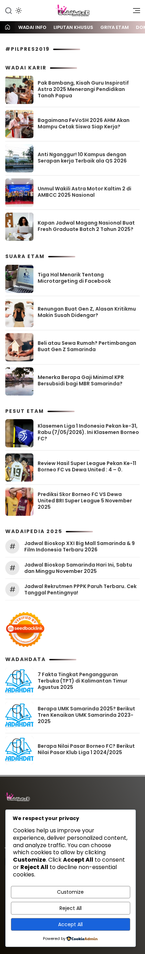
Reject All (70, 908)
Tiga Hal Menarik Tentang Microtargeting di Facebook (74, 278)
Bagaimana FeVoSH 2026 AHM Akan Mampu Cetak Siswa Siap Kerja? (84, 123)
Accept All (70, 924)
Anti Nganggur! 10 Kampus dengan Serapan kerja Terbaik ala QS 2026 (82, 157)
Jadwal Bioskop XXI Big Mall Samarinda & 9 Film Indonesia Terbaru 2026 (79, 546)
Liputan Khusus (73, 27)
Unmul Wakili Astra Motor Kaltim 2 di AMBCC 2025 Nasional (84, 191)
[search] (8, 10)
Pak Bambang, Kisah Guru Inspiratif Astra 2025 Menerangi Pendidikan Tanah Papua (83, 89)
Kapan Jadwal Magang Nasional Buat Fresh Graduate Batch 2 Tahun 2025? (86, 226)
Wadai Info (32, 27)
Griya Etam (114, 27)
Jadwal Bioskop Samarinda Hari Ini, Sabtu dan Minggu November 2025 (78, 568)
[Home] (7, 27)
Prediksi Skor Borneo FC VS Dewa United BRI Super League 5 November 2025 (85, 500)
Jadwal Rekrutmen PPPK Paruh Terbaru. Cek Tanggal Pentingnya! (80, 589)
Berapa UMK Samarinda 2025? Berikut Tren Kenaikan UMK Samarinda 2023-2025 (86, 715)
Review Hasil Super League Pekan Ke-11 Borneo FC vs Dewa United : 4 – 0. (87, 466)
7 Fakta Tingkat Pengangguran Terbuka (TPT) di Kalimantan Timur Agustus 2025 (82, 681)
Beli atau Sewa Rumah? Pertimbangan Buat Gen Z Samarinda (87, 346)
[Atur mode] (18, 10)
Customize (70, 891)
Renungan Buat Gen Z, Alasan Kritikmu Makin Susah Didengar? (87, 312)
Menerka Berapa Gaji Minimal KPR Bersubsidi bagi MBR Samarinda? (81, 380)
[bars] (134, 12)
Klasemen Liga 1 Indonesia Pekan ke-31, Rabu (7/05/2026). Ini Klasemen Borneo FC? (88, 432)
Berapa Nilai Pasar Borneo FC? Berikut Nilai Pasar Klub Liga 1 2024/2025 (86, 749)
